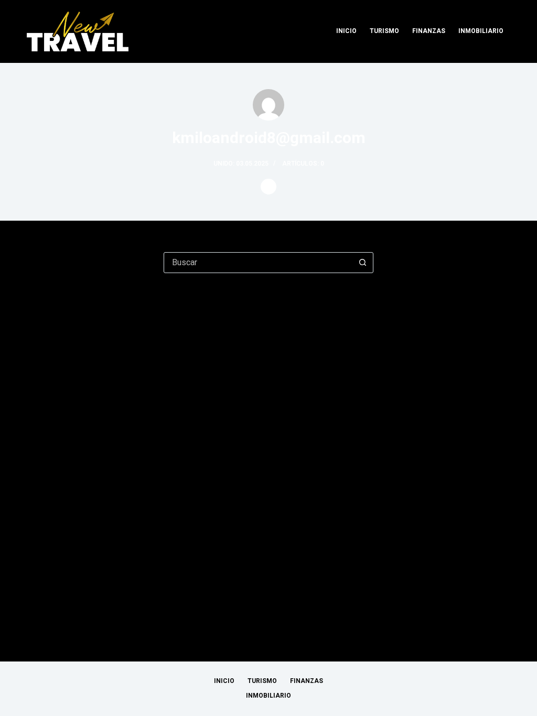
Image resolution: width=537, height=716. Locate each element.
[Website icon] (268, 186)
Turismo (384, 31)
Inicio (346, 31)
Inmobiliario (480, 31)
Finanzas (428, 31)
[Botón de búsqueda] (362, 262)
